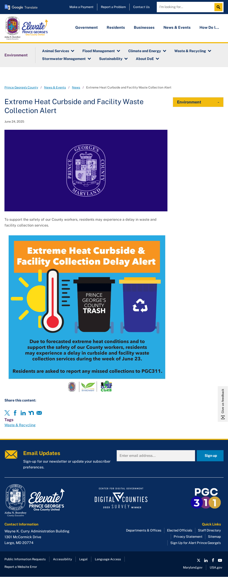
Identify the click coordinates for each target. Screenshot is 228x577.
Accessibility (62, 559)
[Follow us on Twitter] (198, 560)
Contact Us (141, 7)
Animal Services (55, 51)
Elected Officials (179, 530)
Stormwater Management (64, 59)
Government (86, 27)
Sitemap (214, 536)
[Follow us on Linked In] (205, 560)
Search (219, 7)
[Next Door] (31, 413)
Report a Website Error (20, 567)
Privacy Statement (188, 536)
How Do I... (209, 27)
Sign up (211, 455)
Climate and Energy (144, 51)
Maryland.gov (192, 567)
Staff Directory (209, 530)
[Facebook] (15, 413)
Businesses (144, 27)
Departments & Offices (143, 530)
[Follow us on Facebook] (212, 560)
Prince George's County (21, 87)
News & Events (177, 27)
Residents (116, 27)
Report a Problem (113, 7)
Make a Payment (81, 7)
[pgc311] (39, 500)
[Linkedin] (23, 413)
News (76, 87)
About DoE (145, 59)
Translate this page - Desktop (21, 7)
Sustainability (110, 59)
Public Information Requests (25, 559)
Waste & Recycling (190, 51)
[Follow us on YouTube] (220, 560)
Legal (83, 559)
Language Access (108, 559)
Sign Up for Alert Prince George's (195, 543)
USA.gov (216, 567)
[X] (7, 413)
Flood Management (98, 51)
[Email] (39, 413)
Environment (16, 55)
